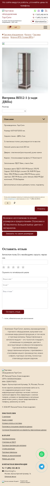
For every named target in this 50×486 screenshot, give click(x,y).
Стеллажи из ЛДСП (9, 442)
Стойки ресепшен (8, 449)
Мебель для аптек (8, 459)
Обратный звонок (10, 476)
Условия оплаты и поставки (12, 423)
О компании (6, 416)
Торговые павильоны (9, 452)
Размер (5, 107)
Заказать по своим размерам (19, 234)
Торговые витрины (8, 439)
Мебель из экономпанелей (11, 455)
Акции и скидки (7, 420)
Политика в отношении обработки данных (17, 426)
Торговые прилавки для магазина (14, 445)
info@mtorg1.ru (10, 471)
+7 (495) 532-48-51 (12, 468)
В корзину (41, 209)
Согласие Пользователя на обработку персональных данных (24, 430)
